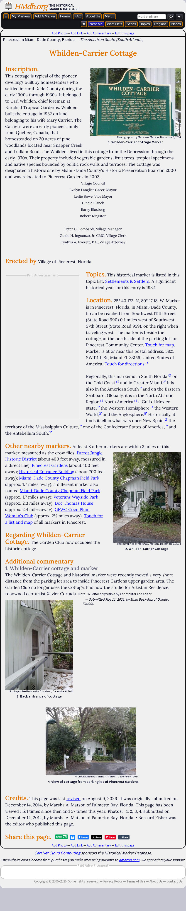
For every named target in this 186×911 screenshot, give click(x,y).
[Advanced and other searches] (179, 17)
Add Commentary (99, 33)
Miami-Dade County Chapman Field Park (59, 478)
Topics (145, 24)
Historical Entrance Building (46, 471)
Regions (160, 24)
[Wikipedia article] (170, 376)
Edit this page (125, 33)
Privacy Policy (112, 881)
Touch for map (159, 345)
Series (131, 24)
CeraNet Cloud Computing (57, 853)
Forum (65, 16)
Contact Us (174, 881)
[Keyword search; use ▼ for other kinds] (170, 17)
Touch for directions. (125, 364)
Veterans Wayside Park (76, 497)
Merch (109, 16)
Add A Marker (45, 16)
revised (73, 798)
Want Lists (114, 24)
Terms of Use (136, 881)
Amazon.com (129, 859)
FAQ (78, 16)
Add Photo (59, 33)
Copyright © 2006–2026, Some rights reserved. (66, 881)
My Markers (21, 16)
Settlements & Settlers (127, 281)
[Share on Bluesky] (72, 837)
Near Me (96, 24)
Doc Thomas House (74, 503)
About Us (93, 16)
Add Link (77, 33)
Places (176, 24)
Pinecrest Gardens (50, 465)
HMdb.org (30, 6)
